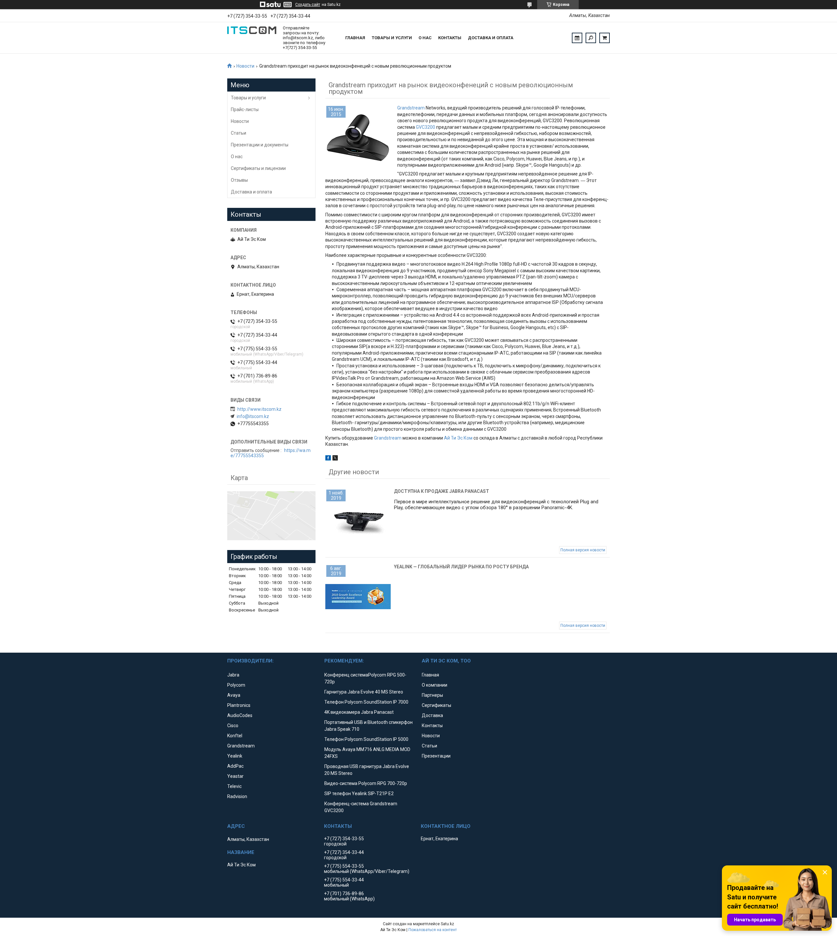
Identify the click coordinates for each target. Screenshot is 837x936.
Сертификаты (436, 705)
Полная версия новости (582, 550)
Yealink (234, 756)
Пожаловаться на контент (432, 930)
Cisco (232, 725)
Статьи (238, 133)
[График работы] (577, 38)
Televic (234, 786)
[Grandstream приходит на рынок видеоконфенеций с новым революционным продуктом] (358, 137)
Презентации (436, 756)
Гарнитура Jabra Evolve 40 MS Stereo (363, 691)
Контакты (449, 37)
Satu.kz (447, 924)
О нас (425, 37)
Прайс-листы (245, 109)
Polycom (236, 685)
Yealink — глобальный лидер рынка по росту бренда (461, 566)
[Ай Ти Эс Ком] (251, 37)
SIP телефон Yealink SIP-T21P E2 (359, 793)
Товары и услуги (392, 37)
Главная (355, 37)
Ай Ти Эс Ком (458, 438)
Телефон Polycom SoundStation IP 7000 (366, 702)
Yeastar (235, 776)
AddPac (235, 766)
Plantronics (238, 705)
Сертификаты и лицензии (258, 168)
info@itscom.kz (253, 416)
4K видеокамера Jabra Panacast (359, 712)
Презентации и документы (259, 144)
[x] (335, 458)
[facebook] (328, 458)
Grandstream (411, 107)
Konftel (234, 735)
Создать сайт (307, 4)
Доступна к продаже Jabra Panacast (441, 491)
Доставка (432, 715)
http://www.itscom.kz (259, 409)
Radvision (237, 796)
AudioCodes (239, 715)
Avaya (233, 695)
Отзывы (239, 180)
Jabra (233, 674)
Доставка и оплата (490, 37)
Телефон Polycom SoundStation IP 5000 (366, 739)
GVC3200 (425, 127)
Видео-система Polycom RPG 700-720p (365, 783)
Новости (245, 66)
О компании (434, 685)
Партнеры (432, 695)
